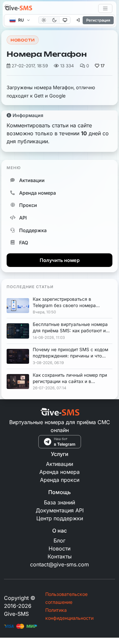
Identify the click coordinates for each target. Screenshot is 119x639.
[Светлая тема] (44, 20)
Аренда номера (37, 193)
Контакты (60, 556)
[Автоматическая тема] (65, 20)
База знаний (59, 502)
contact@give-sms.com (59, 564)
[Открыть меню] (105, 8)
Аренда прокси (59, 480)
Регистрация (98, 20)
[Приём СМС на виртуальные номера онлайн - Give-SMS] (18, 8)
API (23, 218)
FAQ (23, 242)
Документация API (60, 510)
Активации (32, 180)
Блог (59, 540)
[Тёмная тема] (54, 20)
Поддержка (33, 230)
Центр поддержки (59, 518)
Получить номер (60, 260)
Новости (23, 40)
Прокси (28, 205)
